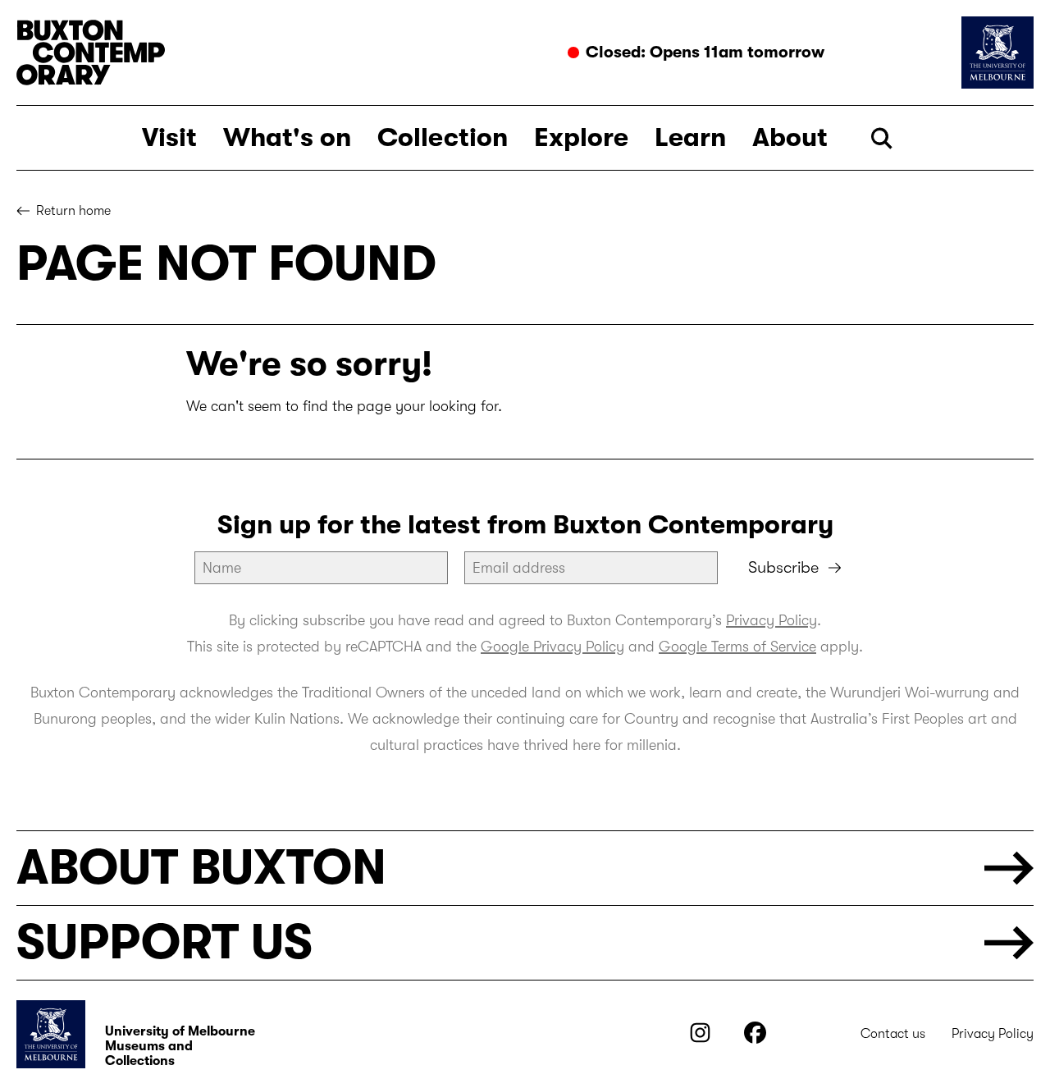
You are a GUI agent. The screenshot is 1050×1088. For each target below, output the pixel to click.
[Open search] (881, 138)
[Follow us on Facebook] (755, 1039)
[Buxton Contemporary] (266, 52)
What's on (287, 137)
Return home (73, 210)
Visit (169, 137)
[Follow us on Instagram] (700, 1039)
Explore (581, 137)
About (790, 137)
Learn (690, 137)
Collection (442, 137)
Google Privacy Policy (552, 646)
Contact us (893, 1033)
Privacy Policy (771, 620)
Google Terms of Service (737, 646)
